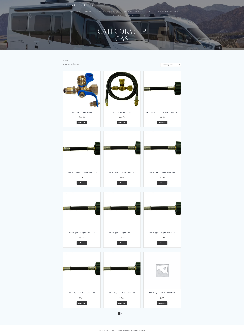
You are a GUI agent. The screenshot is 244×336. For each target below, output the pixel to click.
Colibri (143, 330)
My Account (139, 11)
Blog (71, 11)
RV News (151, 11)
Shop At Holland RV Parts (168, 11)
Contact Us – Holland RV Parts (107, 11)
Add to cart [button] (81, 122)
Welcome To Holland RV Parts (123, 15)
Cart (79, 11)
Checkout (88, 11)
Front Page (127, 11)
